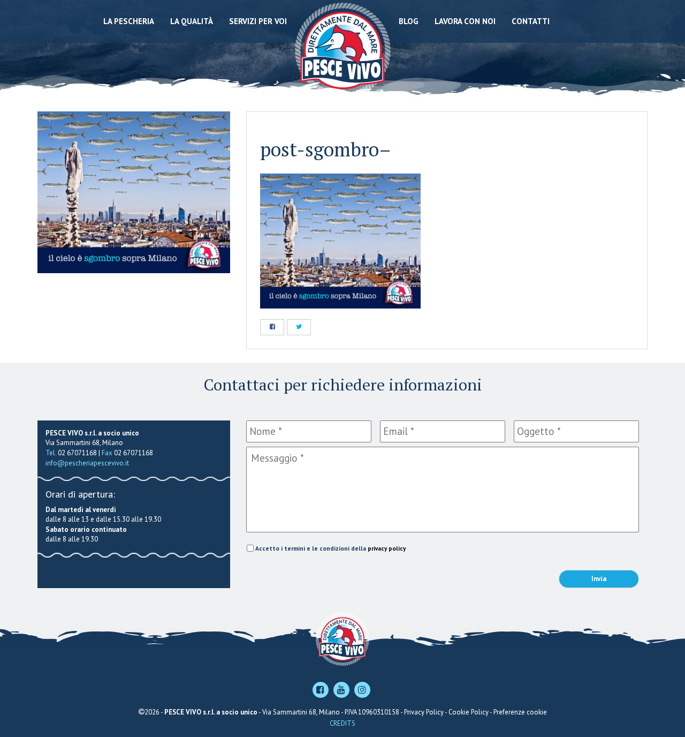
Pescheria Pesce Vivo (343, 49)
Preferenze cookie (520, 712)
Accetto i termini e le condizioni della (330, 548)
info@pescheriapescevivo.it (87, 463)
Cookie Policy (468, 712)
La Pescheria (128, 21)
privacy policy (387, 548)
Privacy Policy (424, 712)
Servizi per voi (258, 21)
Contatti (531, 21)
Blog (408, 21)
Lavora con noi (465, 21)
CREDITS (342, 723)
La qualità (191, 21)
